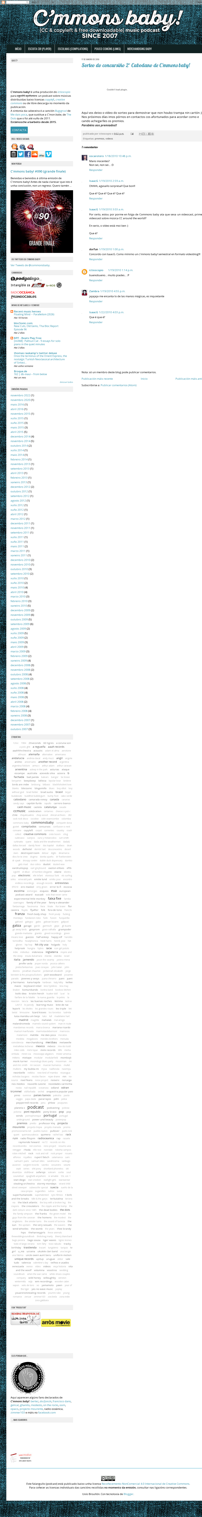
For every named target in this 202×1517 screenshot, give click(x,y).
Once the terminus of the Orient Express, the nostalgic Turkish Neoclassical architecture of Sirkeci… (40, 359)
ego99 (16, 871)
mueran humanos (52, 1065)
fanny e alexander (59, 902)
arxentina (21, 769)
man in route (64, 1023)
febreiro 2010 (19, 601)
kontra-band (47, 989)
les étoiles (28, 1008)
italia (17, 959)
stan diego (20, 1179)
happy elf (56, 937)
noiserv (55, 1080)
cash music (24, 807)
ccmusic (19, 811)
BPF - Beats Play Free (28, 338)
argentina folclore (21, 765)
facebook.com (47, 1412)
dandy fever (34, 845)
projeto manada (53, 1127)
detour (45, 852)
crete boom (55, 834)
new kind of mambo (47, 1072)
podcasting (53, 1107)
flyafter (34, 909)
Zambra (94, 291)
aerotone (66, 750)
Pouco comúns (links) (108, 49)
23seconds (35, 742)
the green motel (58, 1213)
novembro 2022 (20, 395)
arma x (35, 765)
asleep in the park (39, 769)
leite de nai (62, 1004)
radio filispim (27, 1138)
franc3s (68, 909)
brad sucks (47, 792)
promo (66, 1127)
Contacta (19, 130)
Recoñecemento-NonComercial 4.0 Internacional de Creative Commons (145, 1484)
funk (45, 917)
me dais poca (48, 1034)
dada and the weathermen (47, 841)
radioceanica (46, 1138)
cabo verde (66, 795)
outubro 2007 (19, 729)
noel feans (27, 1080)
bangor (54, 777)
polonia (17, 1111)
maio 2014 (17, 455)
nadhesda (54, 1068)
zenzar (27, 1296)
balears (45, 777)
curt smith (64, 837)
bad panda (33, 777)
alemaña (34, 754)
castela (38, 807)
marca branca (43, 1027)
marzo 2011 (18, 551)
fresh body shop (36, 914)
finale (50, 906)
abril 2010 (17, 592)
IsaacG (93, 181)
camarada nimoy (38, 799)
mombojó (65, 1057)
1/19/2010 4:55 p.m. (112, 291)
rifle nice (37, 1149)
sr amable (53, 1176)
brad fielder (32, 792)
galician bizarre (51, 921)
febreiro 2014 (19, 459)
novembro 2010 (20, 564)
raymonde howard (28, 1142)
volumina (39, 1270)
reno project (50, 1145)
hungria (31, 948)
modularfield (51, 1057)
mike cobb (19, 1050)
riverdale (48, 1149)
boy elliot (61, 788)
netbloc (31, 1072)
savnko (45, 1164)
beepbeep (30, 780)
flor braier (60, 906)
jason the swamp (45, 959)
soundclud (18, 1176)
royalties (27, 1157)
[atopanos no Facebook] (27, 156)
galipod (64, 921)
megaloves (32, 1038)
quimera (45, 1134)
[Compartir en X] (146, 133)
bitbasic (46, 784)
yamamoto (48, 1285)
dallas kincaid (19, 845)
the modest (60, 1217)
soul (68, 1172)
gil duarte (66, 925)
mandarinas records (23, 1027)
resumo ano (65, 1145)
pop (61, 1111)
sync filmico (57, 1194)
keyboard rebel (32, 985)
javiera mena (63, 959)
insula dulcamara (33, 955)
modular (38, 1057)
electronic (24, 875)
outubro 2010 (19, 569)
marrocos (65, 1031)
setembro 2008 (20, 679)
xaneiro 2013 (19, 482)
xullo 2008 (17, 688)
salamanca (57, 1157)
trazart (42, 1247)
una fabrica (17, 1255)
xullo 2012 (17, 505)
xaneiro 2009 (19, 660)
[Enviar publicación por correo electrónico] (132, 133)
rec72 (45, 1142)
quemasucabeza (30, 1134)
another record (47, 761)
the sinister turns (33, 1221)
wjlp (30, 1281)
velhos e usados (60, 1262)
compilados (28, 826)
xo (38, 1285)
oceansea (43, 1087)
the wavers (59, 1224)
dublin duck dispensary (51, 860)
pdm (56, 1098)
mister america (63, 1053)
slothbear (29, 1172)
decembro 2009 (20, 610)
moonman (61, 1061)
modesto (36, 1405)
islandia (58, 955)
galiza (16, 925)
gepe (56, 925)
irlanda (48, 955)
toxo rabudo (55, 1243)
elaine (57, 871)
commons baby (21, 822)
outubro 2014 (19, 445)
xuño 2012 (17, 510)
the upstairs (24, 1224)
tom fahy (41, 1243)
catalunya (50, 807)
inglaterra (52, 952)
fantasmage (19, 906)
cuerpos (31, 837)
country (60, 830)
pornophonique (33, 1115)
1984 (23, 742)
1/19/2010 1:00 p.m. (111, 249)
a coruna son (63, 742)
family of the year (36, 902)
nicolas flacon (39, 1076)
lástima (58, 1001)
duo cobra (35, 864)
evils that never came (56, 894)
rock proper (56, 1153)
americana (60, 754)
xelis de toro (28, 1285)
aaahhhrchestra (22, 750)
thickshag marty (45, 1236)
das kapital (48, 845)
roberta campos (63, 1149)
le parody (29, 1004)
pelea (64, 1098)
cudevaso (19, 837)
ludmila (67, 1012)
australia (32, 773)
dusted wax (59, 864)
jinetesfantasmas (24, 967)
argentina (64, 761)
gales (38, 921)
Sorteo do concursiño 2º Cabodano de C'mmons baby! (136, 65)
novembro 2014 (20, 441)
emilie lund (40, 879)
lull (50, 1016)
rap (58, 1138)
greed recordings (52, 933)
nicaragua (65, 1072)
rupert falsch (41, 1157)
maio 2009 (17, 642)
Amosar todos (66, 382)
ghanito (25, 1405)
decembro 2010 (20, 560)
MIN (60, 1050)
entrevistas (62, 883)
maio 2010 (17, 587)
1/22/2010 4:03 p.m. (111, 312)
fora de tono (55, 909)
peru (43, 1102)
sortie (61, 1172)
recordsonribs (20, 1145)
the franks (41, 1213)
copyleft (49, 99)
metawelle (65, 1042)
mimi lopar (32, 1050)
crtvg (65, 834)
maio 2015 (17, 427)
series (26, 1168)
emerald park (25, 879)
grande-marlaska (23, 933)
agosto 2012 (18, 500)
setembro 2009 (20, 624)
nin (64, 1076)
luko (44, 1016)
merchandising (34, 1042)
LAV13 (18, 1004)
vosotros (52, 1270)
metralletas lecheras (23, 1046)
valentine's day (40, 1262)
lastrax (68, 1001)
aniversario (30, 761)
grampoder (64, 929)
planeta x (19, 1107)
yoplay (58, 1289)
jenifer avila (25, 963)
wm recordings (43, 1281)
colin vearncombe (50, 818)
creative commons (35, 834)
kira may (64, 985)
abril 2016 (17, 409)
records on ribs (57, 1142)
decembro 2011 (20, 523)
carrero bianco (62, 803)
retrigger (17, 1149)
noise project (41, 1080)
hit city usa (41, 944)
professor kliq (47, 1123)
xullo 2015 (17, 418)
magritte (35, 1019)
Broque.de (20, 371)
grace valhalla (49, 929)
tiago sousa (33, 1240)
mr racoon (35, 1065)
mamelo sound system (44, 1023)
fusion (53, 917)
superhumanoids (22, 1194)
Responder (96, 170)
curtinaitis (18, 841)
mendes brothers (49, 1038)
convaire (17, 830)
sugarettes (40, 1191)
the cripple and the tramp (54, 1206)
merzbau (51, 1042)
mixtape (27, 1057)
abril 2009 (17, 647)
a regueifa (39, 746)
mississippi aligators (43, 1053)
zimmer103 (39, 1296)
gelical (15, 1405)
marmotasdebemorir (46, 1031)
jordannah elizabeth (53, 970)
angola (68, 758)
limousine (25, 1012)
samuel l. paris (21, 1160)
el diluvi (26, 871)
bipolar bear (55, 780)
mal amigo (59, 1019)
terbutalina (56, 1198)
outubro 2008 (19, 674)
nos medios (18, 1083)
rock (30, 1153)
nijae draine (54, 1076)
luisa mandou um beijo (27, 1016)
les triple (61, 1008)
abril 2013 (17, 473)
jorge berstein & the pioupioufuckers (41, 972)
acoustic (38, 750)
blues (51, 788)
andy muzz (48, 758)
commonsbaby (42, 822)
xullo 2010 (17, 578)
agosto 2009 (18, 628)
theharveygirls (36, 1232)
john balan (56, 967)
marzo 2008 (18, 706)
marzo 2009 (18, 651)
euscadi (39, 894)
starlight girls (50, 1179)
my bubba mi (31, 1068)
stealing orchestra (24, 1183)
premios (99, 138)
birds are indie (20, 784)
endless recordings (24, 883)
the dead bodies (48, 1209)
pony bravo (49, 1111)
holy (65, 944)
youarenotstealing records (30, 1292)
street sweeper (19, 1187)
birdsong (35, 784)
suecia (54, 1187)
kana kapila (33, 982)
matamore (22, 1034)
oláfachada (29, 1091)
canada (54, 799)
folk (43, 909)
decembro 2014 (20, 436)
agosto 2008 (18, 683)
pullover (54, 1130)
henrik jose (59, 940)
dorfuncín (45, 1401)
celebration (34, 811)
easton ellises (56, 868)
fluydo (24, 909)
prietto (33, 1123)
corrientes (49, 830)
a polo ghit (24, 746)
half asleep (42, 937)
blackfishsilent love (62, 784)
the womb (37, 1228)
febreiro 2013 (19, 477)
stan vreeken (34, 1179)
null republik (30, 1087)
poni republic (32, 1111)
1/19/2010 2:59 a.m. (111, 181)
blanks (15, 788)
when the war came (37, 1273)
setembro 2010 (20, 573)
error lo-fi (55, 886)
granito (38, 933)
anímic (18, 761)
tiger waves (49, 1240)
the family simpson (23, 1213)
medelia (20, 1038)
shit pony (36, 1168)
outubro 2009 (19, 619)
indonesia (37, 952)
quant (16, 1134)
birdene (67, 780)
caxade (62, 807)
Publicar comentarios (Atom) (119, 385)
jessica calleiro (57, 963)
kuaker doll (52, 993)
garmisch (47, 925)
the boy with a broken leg (52, 1202)
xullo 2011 (17, 537)
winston (62, 1277)
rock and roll (42, 1153)
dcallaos (60, 845)
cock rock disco (20, 818)
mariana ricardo (61, 1027)
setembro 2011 (20, 532)
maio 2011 (17, 546)
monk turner (20, 1061)
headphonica (31, 940)
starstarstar (64, 1179)
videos (109, 138)
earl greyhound (38, 868)
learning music (44, 1004)
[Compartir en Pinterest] (152, 133)
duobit (46, 864)
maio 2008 (17, 697)
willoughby (49, 1277)
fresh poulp (54, 914)
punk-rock (67, 1130)
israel (66, 955)
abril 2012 (17, 514)
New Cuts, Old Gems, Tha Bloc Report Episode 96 (36, 327)
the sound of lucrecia (54, 1221)
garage (28, 925)
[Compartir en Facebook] (149, 133)
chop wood (42, 815)
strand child (64, 1183)
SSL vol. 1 (66, 1176)
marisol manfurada (24, 1031)
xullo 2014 (17, 450)
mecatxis (62, 1034)
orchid (41, 1091)
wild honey (34, 1277)
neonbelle (19, 1072)
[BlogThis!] (143, 133)
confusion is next (61, 826)
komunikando (30, 989)
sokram (52, 1172)
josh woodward (53, 974)
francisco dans (62, 1401)
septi (18, 1168)
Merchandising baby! (139, 49)
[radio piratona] (59, 287)
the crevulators (30, 1206)
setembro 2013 (20, 468)
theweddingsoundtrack (23, 1236)
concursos (44, 826)
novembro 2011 (20, 528)
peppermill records (27, 1102)
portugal (50, 1115)
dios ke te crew (20, 856)
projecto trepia (34, 1127)
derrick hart (40, 849)
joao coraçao (42, 967)
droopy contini (30, 860)
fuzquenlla (64, 917)
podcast (35, 1107)
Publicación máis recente (97, 378)
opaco (14, 1409)
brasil (59, 792)
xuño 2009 (17, 637)
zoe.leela (52, 1296)
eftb (69, 868)
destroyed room (30, 852)
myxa (44, 1068)
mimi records (48, 1050)
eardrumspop (20, 868)
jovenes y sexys (30, 978)
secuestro (56, 1164)
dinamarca (64, 852)
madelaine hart (62, 1016)
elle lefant (38, 875)
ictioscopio (96, 270)
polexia (65, 1107)
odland (55, 1087)
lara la (25, 1001)
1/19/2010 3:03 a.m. (111, 209)
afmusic (22, 754)
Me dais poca (19, 114)
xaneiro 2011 (19, 555)
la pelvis (61, 997)
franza (20, 913)
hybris (41, 948)
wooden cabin (62, 1281)
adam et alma (52, 750)
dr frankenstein (63, 856)
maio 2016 (17, 404)
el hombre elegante (42, 871)
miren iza (26, 1053)
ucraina (31, 1251)
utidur (60, 1258)
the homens (45, 1217)
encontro (67, 879)
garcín (37, 925)
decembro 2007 (20, 720)
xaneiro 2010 (19, 605)
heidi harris (46, 940)
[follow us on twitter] (21, 156)
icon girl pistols (61, 948)
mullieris (17, 1068)
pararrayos (45, 1098)
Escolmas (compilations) (73, 49)
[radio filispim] (38, 287)
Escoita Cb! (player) (39, 49)
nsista (19, 1087)
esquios (44, 890)
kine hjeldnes (50, 985)
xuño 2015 (17, 423)
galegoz (29, 921)
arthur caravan (64, 765)
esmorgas (32, 890)
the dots (65, 1210)
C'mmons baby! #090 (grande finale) (38, 171)
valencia (26, 1262)
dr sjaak (16, 860)
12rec (15, 742)
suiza (59, 1191)
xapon (16, 1285)
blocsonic (26, 788)
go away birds (19, 929)
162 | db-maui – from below (30, 374)
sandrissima (53, 1160)
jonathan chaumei (31, 970)
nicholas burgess (20, 1076)
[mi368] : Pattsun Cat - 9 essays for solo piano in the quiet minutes (37, 342)
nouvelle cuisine (36, 1083)
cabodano (20, 799)
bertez (35, 1401)
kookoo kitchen (63, 989)
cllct (69, 815)
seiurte (67, 1164)
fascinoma (32, 906)
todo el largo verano (24, 1243)
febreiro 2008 (19, 711)
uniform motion (62, 1255)
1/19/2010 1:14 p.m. (120, 270)
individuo (24, 952)
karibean (47, 982)
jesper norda (41, 963)
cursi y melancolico (47, 837)
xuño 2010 (17, 583)
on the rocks (50, 1405)
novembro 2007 (20, 724)
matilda (34, 1034)
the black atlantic (27, 1202)
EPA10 (15, 886)
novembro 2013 (20, 464)
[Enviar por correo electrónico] (140, 133)
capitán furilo (34, 803)
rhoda (27, 1149)
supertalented (42, 1194)
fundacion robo (33, 917)
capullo (47, 803)
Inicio (144, 378)
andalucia (18, 758)
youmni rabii (54, 1292)
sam (67, 1157)
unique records (24, 1259)
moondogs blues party (41, 1061)
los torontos (55, 1012)
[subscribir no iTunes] (22, 149)
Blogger (128, 1494)
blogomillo (41, 788)
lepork (16, 1008)
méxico (51, 1046)
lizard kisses (39, 1012)
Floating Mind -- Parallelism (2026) (34, 314)
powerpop (61, 1119)
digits (53, 852)
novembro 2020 (20, 400)
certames (48, 811)
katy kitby (58, 982)
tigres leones (65, 1240)
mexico (40, 1046)
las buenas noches (41, 1001)
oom (62, 1405)
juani (61, 978)
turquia (64, 1247)
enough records (45, 883)
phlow (51, 1102)
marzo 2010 (18, 596)
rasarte (66, 1138)
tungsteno (53, 1247)
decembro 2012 (20, 487)
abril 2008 (17, 702)
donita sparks (46, 856)
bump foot (53, 795)
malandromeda (21, 1023)
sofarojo (40, 1172)
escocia (68, 886)
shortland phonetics (53, 1168)
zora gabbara (42, 1300)
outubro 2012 (19, 491)
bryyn (68, 792)
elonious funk (52, 875)
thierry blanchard (63, 1236)
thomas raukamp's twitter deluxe (35, 353)
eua (54, 890)
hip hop (28, 944)
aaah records (56, 746)
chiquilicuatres (27, 815)
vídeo (38, 1266)
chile (15, 815)
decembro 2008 (20, 665)
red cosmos (35, 1145)
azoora (61, 773)
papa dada (30, 1098)
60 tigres (48, 742)
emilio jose (55, 879)
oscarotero (96, 156)
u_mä (21, 1251)
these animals (55, 1232)
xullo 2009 (17, 633)
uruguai (50, 1258)
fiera (42, 906)
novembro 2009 (20, 615)
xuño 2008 (17, 692)
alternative (47, 754)
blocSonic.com (23, 323)
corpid (39, 830)
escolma (19, 891)
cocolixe (35, 818)
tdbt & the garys (40, 1198)
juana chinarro (49, 978)
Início (18, 49)
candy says (18, 803)
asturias (54, 769)
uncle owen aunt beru (38, 1255)
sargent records (31, 1164)
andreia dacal (33, 758)
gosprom (34, 929)
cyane (28, 841)
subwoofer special (38, 1187)
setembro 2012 (20, 496)
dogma (33, 856)
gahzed (19, 921)
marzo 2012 (18, 519)
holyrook (20, 948)
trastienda (30, 1247)
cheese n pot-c (63, 811)
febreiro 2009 (19, 656)
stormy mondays (46, 1183)
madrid (23, 1020)
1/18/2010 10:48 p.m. (118, 156)
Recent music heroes (27, 311)
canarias (66, 799)
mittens (16, 1057)
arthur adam (48, 765)
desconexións (55, 849)
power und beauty (42, 1119)
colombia (66, 818)
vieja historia (59, 1266)
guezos (30, 937)
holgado (55, 944)
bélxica (42, 780)
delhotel (27, 849)
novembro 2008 (20, 670)
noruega (66, 1080)
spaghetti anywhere (36, 1176)
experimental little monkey (29, 898)
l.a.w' (62, 993)
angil (59, 758)
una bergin (65, 1251)
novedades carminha (60, 1083)
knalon (16, 989)
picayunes (63, 1102)
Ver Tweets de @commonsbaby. (30, 265)
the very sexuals (42, 1224)
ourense (27, 1095)
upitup (40, 1258)
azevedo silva (47, 773)
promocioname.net (21, 1130)
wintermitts (20, 1281)
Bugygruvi (61, 111)
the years (49, 1228)
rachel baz (58, 1134)
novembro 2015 (20, 413)
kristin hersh (36, 993)
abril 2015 (17, 432)
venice (29, 1266)
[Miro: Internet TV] (30, 149)
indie (15, 952)
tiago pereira (18, 1240)
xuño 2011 (17, 541)
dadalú (66, 841)
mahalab (46, 1019)
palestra (57, 1095)
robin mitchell (19, 1153)
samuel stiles (38, 1160)
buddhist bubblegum (35, 795)
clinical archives (57, 815)
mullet (67, 1065)
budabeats (17, 795)
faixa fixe (54, 898)
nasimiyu (66, 1068)
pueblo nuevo (41, 1130)
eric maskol (27, 886)
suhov (51, 1191)
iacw (49, 948)
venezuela (18, 1266)
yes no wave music (42, 1289)
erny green (41, 886)
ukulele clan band (48, 1251)
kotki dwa (20, 993)
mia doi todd (64, 1046)
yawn (59, 1285)
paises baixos (42, 1095)
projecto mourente (31, 1409)
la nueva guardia (46, 997)
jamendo (28, 959)
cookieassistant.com (19, 1502)
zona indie (64, 1296)
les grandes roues (44, 1008)
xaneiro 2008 (19, 715)
